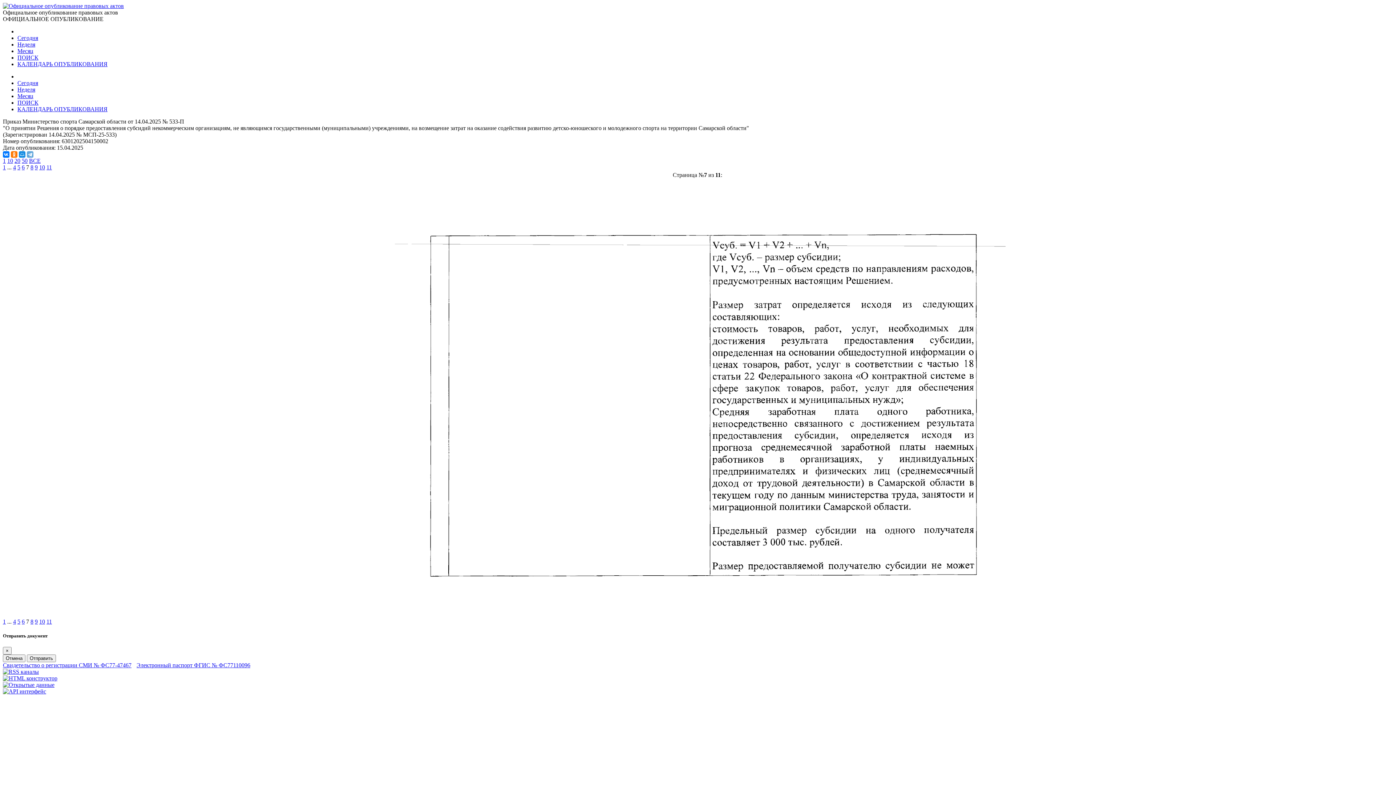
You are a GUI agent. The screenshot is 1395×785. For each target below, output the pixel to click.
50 (25, 161)
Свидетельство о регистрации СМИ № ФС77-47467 (67, 665)
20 (17, 161)
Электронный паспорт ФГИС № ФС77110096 (193, 665)
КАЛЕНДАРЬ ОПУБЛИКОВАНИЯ (62, 64)
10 (10, 161)
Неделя (26, 44)
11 (49, 167)
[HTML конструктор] (30, 678)
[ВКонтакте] (6, 154)
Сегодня (27, 38)
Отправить (41, 658)
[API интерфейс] (24, 691)
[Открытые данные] (28, 685)
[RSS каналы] (21, 672)
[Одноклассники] (14, 154)
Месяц (25, 51)
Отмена (14, 658)
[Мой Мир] (22, 154)
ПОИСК (28, 58)
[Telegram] (30, 154)
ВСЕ (35, 161)
